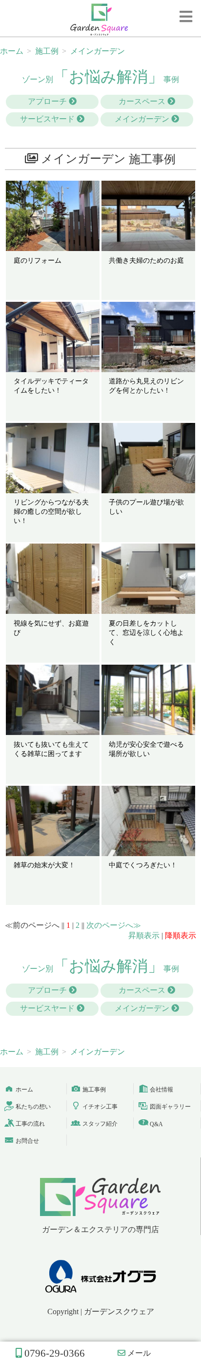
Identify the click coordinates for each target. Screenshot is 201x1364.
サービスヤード (48, 119)
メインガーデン (143, 119)
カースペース (143, 101)
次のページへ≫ (113, 925)
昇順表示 (144, 935)
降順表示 (180, 935)
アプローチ (48, 101)
